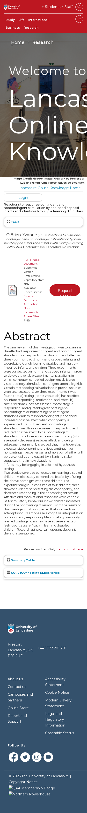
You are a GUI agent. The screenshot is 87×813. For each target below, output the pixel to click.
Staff (68, 7)
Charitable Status (59, 733)
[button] (65, 290)
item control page (70, 549)
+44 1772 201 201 (52, 648)
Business (13, 27)
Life (21, 20)
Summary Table (22, 560)
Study (10, 20)
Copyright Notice (23, 782)
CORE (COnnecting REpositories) (35, 572)
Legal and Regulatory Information (55, 719)
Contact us (17, 687)
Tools (14, 222)
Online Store (18, 708)
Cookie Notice (57, 692)
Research (31, 27)
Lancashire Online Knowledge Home (50, 188)
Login (23, 197)
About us (15, 679)
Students (52, 7)
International (38, 20)
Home (17, 42)
